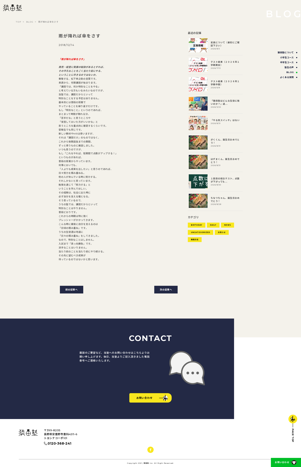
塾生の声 (289, 67)
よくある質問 (287, 77)
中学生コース (287, 62)
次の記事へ (166, 289)
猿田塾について (286, 52)
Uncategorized (200, 232)
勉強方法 (194, 239)
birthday (196, 225)
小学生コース (287, 57)
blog (290, 72)
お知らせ (221, 232)
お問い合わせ (282, 462)
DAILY (213, 225)
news (227, 225)
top (18, 22)
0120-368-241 (59, 443)
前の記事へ (71, 289)
